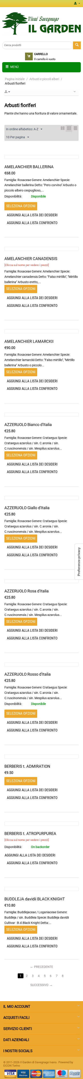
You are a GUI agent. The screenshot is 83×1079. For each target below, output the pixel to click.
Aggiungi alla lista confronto (32, 223)
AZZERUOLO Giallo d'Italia (27, 507)
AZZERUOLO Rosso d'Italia (27, 674)
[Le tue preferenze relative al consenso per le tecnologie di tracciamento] (79, 562)
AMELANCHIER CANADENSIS (30, 258)
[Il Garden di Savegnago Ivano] (41, 23)
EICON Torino (11, 1065)
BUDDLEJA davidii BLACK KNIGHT (34, 899)
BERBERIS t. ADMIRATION (27, 766)
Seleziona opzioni (20, 206)
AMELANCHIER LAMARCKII (29, 341)
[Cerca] (77, 45)
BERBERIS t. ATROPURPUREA (30, 833)
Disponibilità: (13, 196)
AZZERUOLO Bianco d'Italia (28, 424)
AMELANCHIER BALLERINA (29, 166)
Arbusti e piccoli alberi (44, 79)
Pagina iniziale (15, 79)
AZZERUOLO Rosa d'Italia (26, 591)
